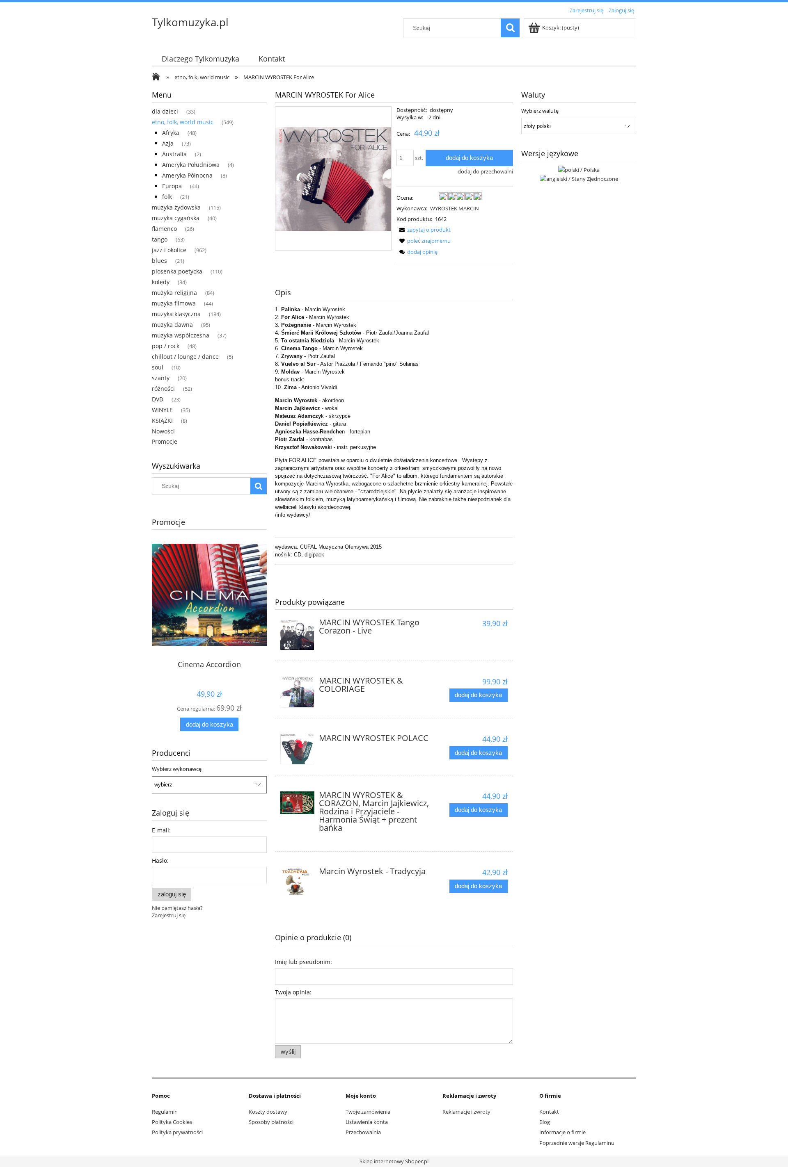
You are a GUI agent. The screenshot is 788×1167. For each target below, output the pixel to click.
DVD (157, 399)
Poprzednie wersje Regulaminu (576, 1142)
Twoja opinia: (293, 992)
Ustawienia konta (367, 1122)
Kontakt (549, 1111)
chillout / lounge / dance (185, 356)
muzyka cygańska (175, 218)
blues (159, 260)
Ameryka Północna (187, 175)
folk (167, 197)
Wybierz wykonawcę (177, 769)
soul (157, 367)
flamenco (164, 228)
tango (159, 239)
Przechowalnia (363, 1132)
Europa (172, 186)
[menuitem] (200, 59)
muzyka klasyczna (176, 314)
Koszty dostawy (268, 1111)
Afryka (170, 133)
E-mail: (161, 830)
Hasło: (160, 860)
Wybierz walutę (540, 111)
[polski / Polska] (579, 169)
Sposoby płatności (271, 1122)
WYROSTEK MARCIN (454, 208)
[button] (423, 229)
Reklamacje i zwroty (466, 1111)
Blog (544, 1122)
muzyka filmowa (174, 303)
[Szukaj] (510, 27)
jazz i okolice (169, 250)
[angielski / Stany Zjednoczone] (579, 178)
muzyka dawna (172, 324)
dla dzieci (165, 111)
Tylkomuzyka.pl (190, 22)
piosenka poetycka (177, 271)
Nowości (163, 431)
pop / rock (165, 346)
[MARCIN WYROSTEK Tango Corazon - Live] (297, 634)
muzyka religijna (174, 292)
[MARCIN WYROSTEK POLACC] (297, 749)
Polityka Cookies (172, 1122)
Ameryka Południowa (191, 165)
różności (163, 388)
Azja (168, 143)
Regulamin (165, 1111)
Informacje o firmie (562, 1132)
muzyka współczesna (180, 335)
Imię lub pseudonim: (303, 962)
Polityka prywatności (177, 1132)
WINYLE (162, 410)
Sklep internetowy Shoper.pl (394, 1161)
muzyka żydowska (176, 207)
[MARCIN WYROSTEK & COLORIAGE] (297, 692)
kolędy (161, 282)
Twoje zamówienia (368, 1111)
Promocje (164, 441)
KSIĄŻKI (162, 420)
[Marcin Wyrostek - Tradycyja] (297, 882)
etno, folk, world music (182, 122)
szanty (161, 378)
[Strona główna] (158, 77)
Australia (174, 154)
